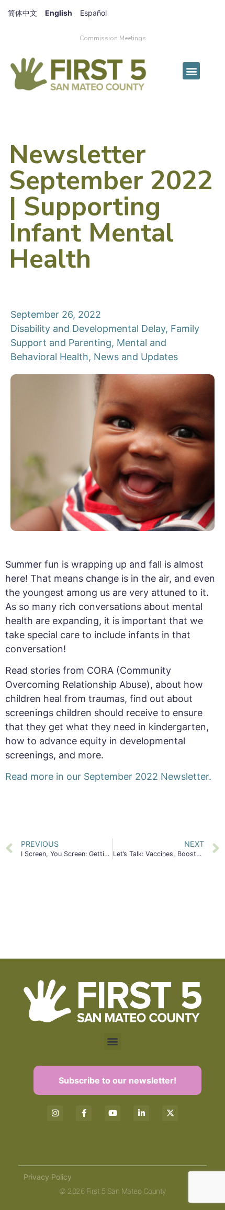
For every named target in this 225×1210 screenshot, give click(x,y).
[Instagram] (55, 1113)
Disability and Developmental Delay (87, 328)
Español (93, 12)
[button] (191, 70)
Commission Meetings (113, 38)
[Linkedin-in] (141, 1113)
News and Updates (136, 356)
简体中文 (22, 12)
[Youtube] (112, 1113)
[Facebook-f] (84, 1113)
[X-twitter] (170, 1113)
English (58, 12)
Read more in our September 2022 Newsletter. (108, 776)
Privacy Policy (48, 1176)
